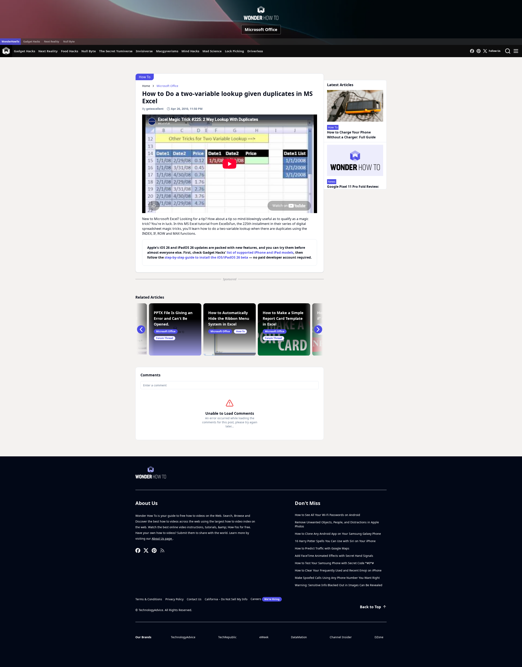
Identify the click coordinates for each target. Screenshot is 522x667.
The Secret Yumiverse (116, 51)
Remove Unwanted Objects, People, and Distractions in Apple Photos (337, 524)
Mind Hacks (190, 51)
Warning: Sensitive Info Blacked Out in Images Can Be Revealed (338, 585)
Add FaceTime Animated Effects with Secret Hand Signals (334, 556)
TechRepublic (227, 637)
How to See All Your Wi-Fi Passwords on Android (327, 515)
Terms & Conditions (148, 599)
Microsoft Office (261, 29)
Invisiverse (144, 51)
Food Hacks (69, 51)
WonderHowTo (10, 41)
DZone (379, 637)
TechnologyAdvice (183, 637)
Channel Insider (341, 637)
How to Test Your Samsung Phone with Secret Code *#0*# (334, 563)
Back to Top (370, 606)
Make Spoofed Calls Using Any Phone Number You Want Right (337, 578)
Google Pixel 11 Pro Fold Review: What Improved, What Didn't (353, 189)
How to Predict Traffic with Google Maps (322, 548)
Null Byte (69, 41)
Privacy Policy (174, 599)
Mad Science (212, 51)
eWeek (263, 637)
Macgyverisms (167, 51)
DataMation (299, 637)
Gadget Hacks (31, 41)
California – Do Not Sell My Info (226, 599)
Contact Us (194, 599)
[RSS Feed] (162, 550)
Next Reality (51, 41)
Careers (265, 599)
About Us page (162, 538)
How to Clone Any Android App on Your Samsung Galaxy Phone (338, 534)
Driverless (255, 51)
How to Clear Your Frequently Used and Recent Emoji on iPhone (338, 570)
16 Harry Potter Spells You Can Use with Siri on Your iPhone (335, 541)
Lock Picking (234, 51)
